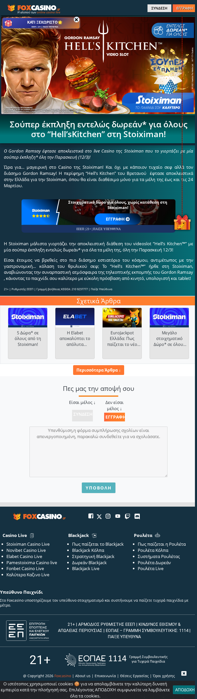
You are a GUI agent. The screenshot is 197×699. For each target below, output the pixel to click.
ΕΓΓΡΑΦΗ (184, 8)
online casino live (48, 12)
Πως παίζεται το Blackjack (98, 544)
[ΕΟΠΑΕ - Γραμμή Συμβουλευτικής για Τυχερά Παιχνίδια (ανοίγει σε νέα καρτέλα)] (116, 660)
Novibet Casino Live (26, 550)
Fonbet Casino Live (25, 568)
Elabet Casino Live (24, 556)
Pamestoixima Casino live (31, 562)
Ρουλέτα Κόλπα (153, 550)
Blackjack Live (86, 568)
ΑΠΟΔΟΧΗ (185, 690)
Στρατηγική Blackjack (93, 556)
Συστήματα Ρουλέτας (159, 556)
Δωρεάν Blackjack (89, 562)
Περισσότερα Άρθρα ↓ (98, 370)
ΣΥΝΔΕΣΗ (159, 8)
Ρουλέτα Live (151, 568)
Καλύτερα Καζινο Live (28, 575)
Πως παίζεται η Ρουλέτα (162, 544)
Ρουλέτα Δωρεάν (154, 562)
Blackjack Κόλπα (88, 550)
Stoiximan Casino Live (28, 544)
